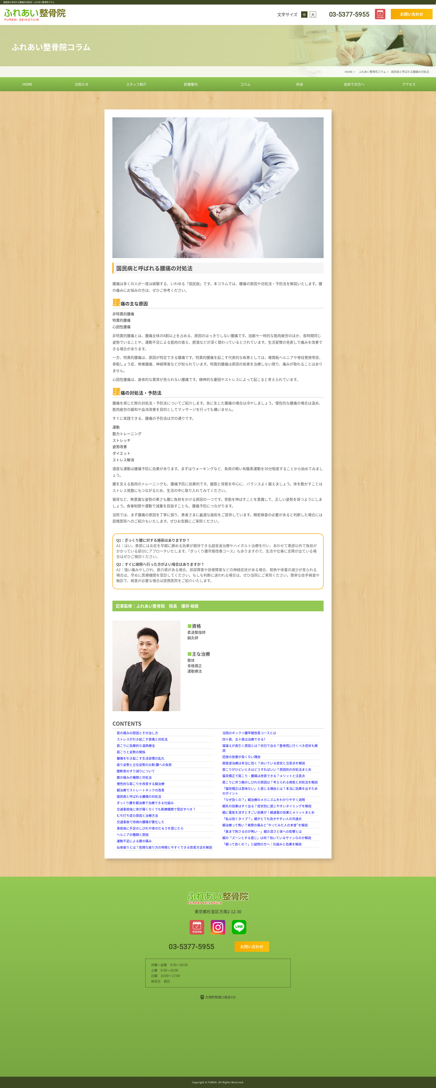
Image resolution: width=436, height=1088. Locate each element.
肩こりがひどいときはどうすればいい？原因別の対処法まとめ (266, 769)
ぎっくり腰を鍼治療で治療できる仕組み (145, 802)
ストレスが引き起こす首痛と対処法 (142, 739)
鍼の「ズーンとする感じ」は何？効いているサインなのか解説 (266, 837)
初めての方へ (354, 84)
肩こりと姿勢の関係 (131, 752)
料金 (299, 84)
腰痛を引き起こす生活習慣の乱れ (140, 758)
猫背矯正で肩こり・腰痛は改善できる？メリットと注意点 (263, 775)
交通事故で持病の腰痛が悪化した (140, 821)
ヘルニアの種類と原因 (133, 834)
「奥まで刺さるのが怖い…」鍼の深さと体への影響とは (262, 831)
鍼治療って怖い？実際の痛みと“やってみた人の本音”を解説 (265, 825)
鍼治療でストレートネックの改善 (140, 790)
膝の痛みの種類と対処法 (134, 777)
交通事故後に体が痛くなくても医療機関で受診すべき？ (156, 809)
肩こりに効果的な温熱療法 (136, 745)
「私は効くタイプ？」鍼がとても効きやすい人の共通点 (262, 818)
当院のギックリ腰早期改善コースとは (249, 732)
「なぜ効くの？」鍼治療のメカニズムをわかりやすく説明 (263, 799)
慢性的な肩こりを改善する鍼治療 (140, 783)
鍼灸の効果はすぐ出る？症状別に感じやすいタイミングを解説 (266, 806)
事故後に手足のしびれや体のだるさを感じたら (150, 828)
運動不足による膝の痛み (134, 841)
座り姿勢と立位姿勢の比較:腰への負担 (144, 764)
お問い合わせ (411, 14)
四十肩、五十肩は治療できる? (243, 739)
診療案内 (191, 84)
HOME (27, 84)
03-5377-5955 (348, 14)
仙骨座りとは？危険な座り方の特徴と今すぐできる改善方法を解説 (164, 847)
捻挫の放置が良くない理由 (241, 756)
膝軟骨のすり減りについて (136, 771)
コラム (245, 84)
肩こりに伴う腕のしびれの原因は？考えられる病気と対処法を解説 (270, 782)
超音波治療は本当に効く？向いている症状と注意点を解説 (263, 763)
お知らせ (82, 84)
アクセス (409, 84)
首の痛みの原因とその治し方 (137, 732)
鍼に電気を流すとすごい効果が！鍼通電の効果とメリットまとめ (268, 812)
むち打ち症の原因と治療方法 (137, 815)
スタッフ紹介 (136, 84)
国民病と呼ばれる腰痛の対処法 (139, 796)
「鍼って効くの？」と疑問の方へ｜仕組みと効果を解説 (262, 844)
